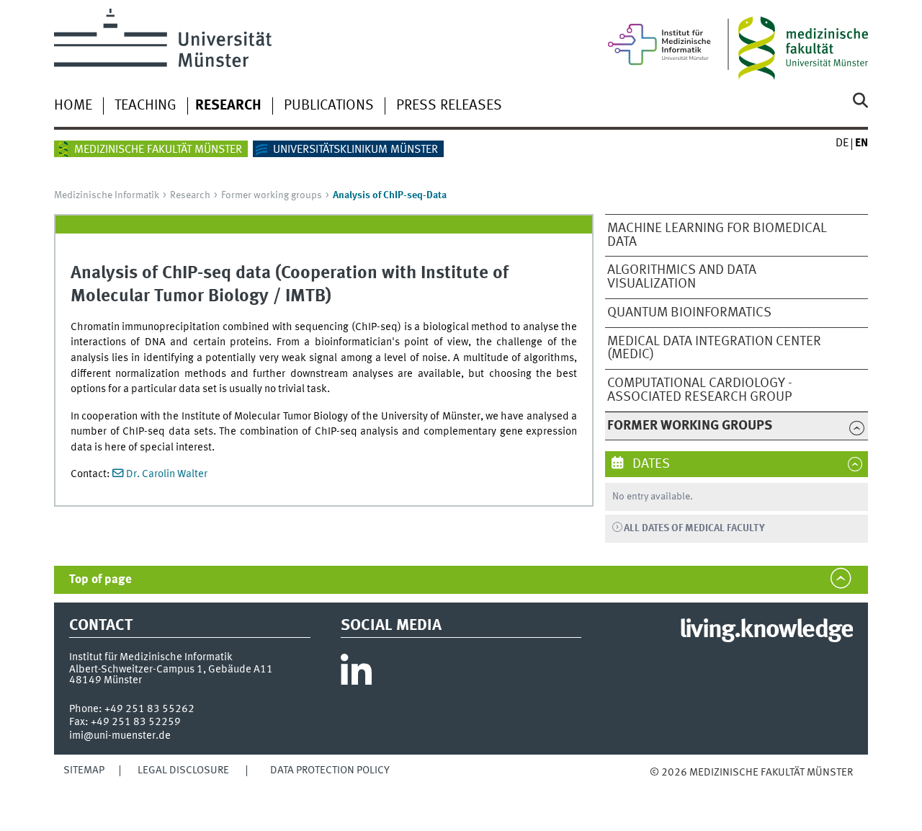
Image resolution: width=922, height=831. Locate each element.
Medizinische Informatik (106, 195)
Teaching (145, 106)
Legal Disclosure (183, 770)
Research (228, 106)
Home (73, 106)
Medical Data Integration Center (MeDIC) (714, 348)
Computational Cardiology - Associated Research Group (699, 390)
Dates (650, 464)
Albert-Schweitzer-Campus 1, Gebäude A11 (171, 669)
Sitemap (83, 770)
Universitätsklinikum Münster (355, 150)
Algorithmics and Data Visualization (681, 277)
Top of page (100, 580)
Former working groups (271, 195)
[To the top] (664, 787)
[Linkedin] (356, 675)
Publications (329, 106)
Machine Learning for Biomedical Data (717, 235)
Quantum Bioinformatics (689, 312)
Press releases (449, 106)
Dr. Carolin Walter (166, 474)
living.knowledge (766, 631)
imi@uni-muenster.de (120, 736)
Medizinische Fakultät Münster (158, 150)
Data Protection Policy (330, 770)
